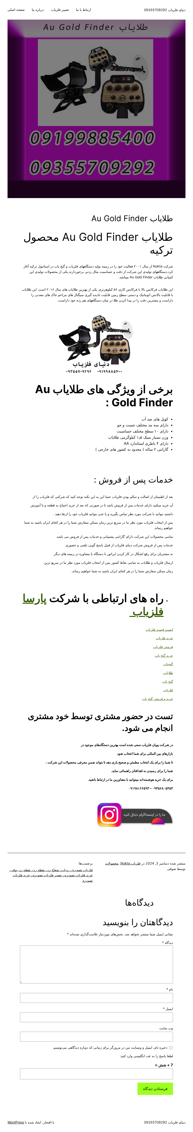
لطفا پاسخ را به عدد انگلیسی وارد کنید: (146, 1056)
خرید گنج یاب (164, 655)
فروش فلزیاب (163, 647)
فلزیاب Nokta (131, 863)
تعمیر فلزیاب (60, 10)
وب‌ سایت (166, 1028)
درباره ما (38, 10)
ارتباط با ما (83, 10)
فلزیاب (168, 690)
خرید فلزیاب (164, 638)
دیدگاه (167, 943)
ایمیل (168, 1009)
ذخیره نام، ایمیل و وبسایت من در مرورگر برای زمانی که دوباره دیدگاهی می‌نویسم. (110, 1047)
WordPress (16, 1122)
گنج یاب (167, 681)
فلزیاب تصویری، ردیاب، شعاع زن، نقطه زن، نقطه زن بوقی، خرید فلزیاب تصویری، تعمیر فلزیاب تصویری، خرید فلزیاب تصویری (51, 875)
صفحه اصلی (16, 10)
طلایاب (168, 673)
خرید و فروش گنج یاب (157, 699)
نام (169, 989)
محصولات (112, 863)
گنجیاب (168, 664)
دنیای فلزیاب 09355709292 (164, 10)
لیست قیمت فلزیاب (159, 629)
